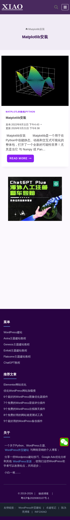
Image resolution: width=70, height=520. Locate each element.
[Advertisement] (35, 260)
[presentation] (35, 81)
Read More (22, 159)
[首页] (26, 29)
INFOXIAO (41, 511)
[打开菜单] (65, 7)
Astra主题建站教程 (15, 338)
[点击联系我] (64, 442)
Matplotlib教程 (15, 112)
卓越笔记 (51, 507)
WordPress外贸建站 (17, 449)
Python (30, 112)
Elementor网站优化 (15, 384)
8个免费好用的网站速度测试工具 (23, 414)
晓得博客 (44, 493)
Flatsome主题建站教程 (17, 356)
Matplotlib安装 (16, 117)
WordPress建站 (13, 332)
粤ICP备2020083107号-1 (35, 498)
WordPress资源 (22, 461)
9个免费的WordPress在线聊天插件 (24, 408)
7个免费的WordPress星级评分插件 (24, 402)
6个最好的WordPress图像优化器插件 (26, 396)
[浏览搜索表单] (56, 7)
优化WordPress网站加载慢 (20, 390)
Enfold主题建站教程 (15, 350)
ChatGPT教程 (12, 362)
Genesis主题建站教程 (17, 344)
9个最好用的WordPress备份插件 (23, 420)
